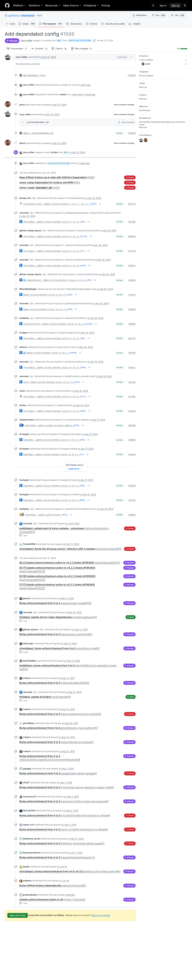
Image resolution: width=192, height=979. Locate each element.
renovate (23, 212)
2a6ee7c (132, 367)
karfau (22, 405)
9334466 (132, 133)
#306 (69, 309)
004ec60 (132, 454)
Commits (42, 48)
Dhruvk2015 (29, 810)
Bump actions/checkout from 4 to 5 (56, 634)
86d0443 (132, 236)
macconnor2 (29, 796)
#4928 (73, 353)
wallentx (27, 880)
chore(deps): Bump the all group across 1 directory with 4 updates (70, 548)
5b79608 (132, 75)
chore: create (39, 187)
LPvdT (26, 782)
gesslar (27, 598)
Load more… (74, 468)
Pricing (105, 5)
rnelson (27, 678)
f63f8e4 (132, 353)
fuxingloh (24, 434)
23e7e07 (132, 500)
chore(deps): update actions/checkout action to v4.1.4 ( (52, 222)
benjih (26, 866)
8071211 (132, 204)
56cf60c (132, 397)
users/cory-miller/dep (80, 40)
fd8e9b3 (132, 324)
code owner (77, 94)
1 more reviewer (146, 60)
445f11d (132, 251)
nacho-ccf (28, 824)
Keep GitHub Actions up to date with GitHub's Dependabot (56, 177)
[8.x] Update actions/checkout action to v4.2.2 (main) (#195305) (69, 562)
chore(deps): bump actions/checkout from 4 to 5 (59, 648)
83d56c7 (132, 266)
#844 (82, 500)
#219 (77, 382)
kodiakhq (24, 318)
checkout (27, 15)
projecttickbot (30, 894)
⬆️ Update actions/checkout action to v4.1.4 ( (47, 353)
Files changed (84, 48)
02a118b (132, 382)
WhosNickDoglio (28, 289)
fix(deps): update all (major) (45, 696)
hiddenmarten (26, 419)
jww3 (22, 104)
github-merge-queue (30, 230)
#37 (81, 454)
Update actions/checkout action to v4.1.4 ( (45, 295)
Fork (160, 15)
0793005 (132, 486)
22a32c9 (132, 295)
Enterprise (90, 5)
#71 (82, 251)
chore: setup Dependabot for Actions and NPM (49, 182)
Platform (18, 5)
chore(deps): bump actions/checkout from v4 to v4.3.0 (69, 871)
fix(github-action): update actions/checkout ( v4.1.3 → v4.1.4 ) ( (57, 204)
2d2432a (132, 411)
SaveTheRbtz (29, 660)
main (59, 40)
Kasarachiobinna (31, 852)
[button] (131, 57)
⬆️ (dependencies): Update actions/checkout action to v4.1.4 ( (55, 280)
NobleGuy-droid (31, 838)
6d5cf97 (132, 338)
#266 (82, 486)
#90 (89, 280)
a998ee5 (132, 440)
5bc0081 (132, 222)
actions (13, 15)
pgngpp (27, 768)
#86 (82, 338)
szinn (22, 390)
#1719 (83, 236)
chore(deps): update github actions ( (44, 515)
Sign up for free (17, 915)
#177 (83, 397)
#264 (69, 295)
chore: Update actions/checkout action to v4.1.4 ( (49, 382)
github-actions (30, 629)
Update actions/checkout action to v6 (52, 899)
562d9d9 (132, 309)
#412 (65, 515)
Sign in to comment (100, 915)
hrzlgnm (23, 332)
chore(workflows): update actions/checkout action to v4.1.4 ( (54, 324)
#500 (83, 367)
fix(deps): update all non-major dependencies (58, 617)
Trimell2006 (29, 544)
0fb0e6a (132, 515)
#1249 (89, 324)
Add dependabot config (34, 75)
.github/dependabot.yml (37, 122)
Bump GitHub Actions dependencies (52, 885)
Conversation (19, 48)
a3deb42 (132, 280)
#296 (82, 440)
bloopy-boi (25, 198)
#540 (83, 266)
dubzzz (23, 347)
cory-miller (26, 40)
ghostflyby (28, 723)
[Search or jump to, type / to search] (153, 5)
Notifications (141, 15)
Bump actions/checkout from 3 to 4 (55, 603)
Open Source (70, 5)
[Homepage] (7, 5)
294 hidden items (74, 465)
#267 (94, 204)
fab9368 (132, 425)
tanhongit (28, 643)
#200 (76, 425)
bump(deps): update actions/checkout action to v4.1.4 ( (51, 440)
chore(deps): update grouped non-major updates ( (49, 425)
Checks (62, 48)
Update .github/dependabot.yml (38, 133)
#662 (83, 411)
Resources (51, 5)
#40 (82, 222)
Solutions (34, 5)
